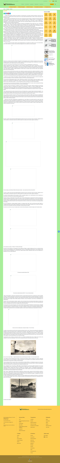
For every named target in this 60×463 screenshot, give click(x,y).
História (18, 435)
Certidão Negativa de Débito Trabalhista (23, 427)
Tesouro (31, 452)
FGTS (20, 419)
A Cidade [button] (22, 4)
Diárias (47, 419)
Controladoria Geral (33, 451)
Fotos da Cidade (19, 438)
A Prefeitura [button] (27, 4)
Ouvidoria (52, 4)
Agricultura (32, 443)
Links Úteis (47, 427)
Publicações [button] (36, 4)
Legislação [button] (32, 4)
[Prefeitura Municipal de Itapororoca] (9, 4)
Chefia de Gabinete (33, 438)
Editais (47, 422)
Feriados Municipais (20, 440)
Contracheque (21, 423)
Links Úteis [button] (41, 4)
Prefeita (31, 435)
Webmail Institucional (22, 430)
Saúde (31, 449)
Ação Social (32, 440)
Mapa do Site (19, 443)
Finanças (31, 446)
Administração (32, 441)
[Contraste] (53, 1)
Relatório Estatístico (33, 422)
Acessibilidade (45, 1)
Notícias (18, 441)
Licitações (31, 419)
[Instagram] (54, 1)
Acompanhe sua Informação (34, 425)
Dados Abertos (32, 427)
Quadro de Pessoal (48, 425)
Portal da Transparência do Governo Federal (24, 421)
